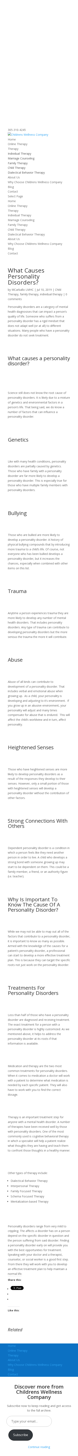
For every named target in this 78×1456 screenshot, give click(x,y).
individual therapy (51, 294)
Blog (11, 187)
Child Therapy (16, 168)
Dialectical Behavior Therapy (26, 172)
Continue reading (39, 1447)
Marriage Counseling (21, 158)
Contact (13, 191)
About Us (14, 177)
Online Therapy (17, 144)
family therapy (29, 294)
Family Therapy (18, 163)
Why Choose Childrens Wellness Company (35, 182)
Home (12, 139)
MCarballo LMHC (23, 290)
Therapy (13, 149)
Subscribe (20, 1435)
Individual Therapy (19, 153)
